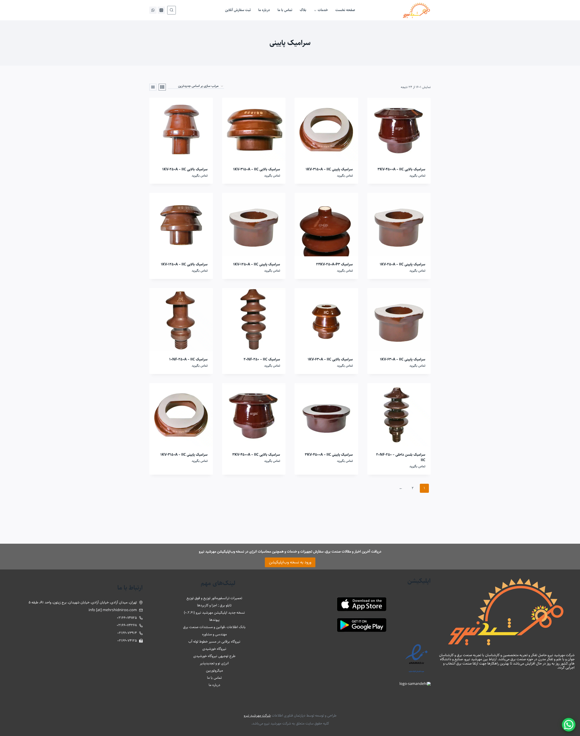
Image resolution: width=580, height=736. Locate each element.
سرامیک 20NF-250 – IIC (262, 359)
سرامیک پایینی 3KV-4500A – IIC (329, 454)
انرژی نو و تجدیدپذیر (214, 663)
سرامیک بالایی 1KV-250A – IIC (185, 169)
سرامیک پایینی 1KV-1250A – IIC (256, 264)
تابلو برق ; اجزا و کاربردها (214, 605)
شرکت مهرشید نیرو (257, 715)
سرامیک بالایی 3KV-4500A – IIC (401, 169)
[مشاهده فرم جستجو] (171, 10)
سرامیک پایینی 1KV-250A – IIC (402, 264)
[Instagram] (161, 10)
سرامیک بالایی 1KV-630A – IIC (330, 359)
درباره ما (264, 10)
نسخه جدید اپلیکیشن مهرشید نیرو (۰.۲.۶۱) (214, 612)
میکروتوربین (214, 670)
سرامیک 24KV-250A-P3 (334, 264)
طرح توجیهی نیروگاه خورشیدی (214, 656)
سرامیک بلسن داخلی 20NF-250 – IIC (400, 457)
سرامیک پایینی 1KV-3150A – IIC (329, 169)
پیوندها (214, 620)
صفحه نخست (345, 10)
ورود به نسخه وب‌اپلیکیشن (290, 562)
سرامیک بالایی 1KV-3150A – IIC (256, 169)
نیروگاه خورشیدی (214, 649)
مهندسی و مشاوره (214, 634)
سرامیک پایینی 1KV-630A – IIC (402, 359)
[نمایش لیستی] (153, 87)
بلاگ (303, 10)
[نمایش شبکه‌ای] (162, 87)
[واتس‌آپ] (153, 10)
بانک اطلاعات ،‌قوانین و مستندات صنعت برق (214, 627)
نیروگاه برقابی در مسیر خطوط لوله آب (214, 641)
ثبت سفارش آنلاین (238, 10)
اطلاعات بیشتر (344, 474)
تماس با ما (285, 10)
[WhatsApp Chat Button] (568, 724)
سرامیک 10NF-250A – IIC (188, 359)
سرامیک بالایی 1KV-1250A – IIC (184, 264)
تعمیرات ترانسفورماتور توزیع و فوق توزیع (214, 598)
